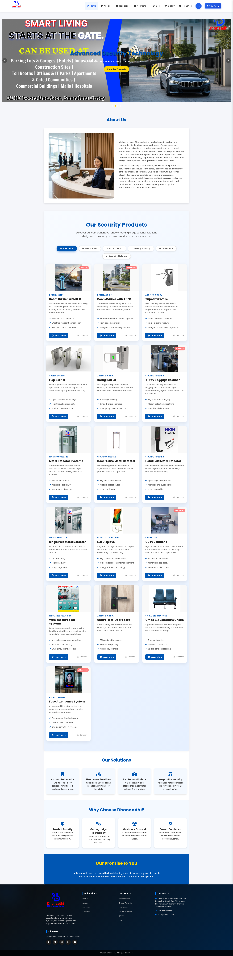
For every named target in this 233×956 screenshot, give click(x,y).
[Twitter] (55, 942)
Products (123, 6)
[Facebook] (48, 942)
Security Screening (142, 248)
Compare (84, 335)
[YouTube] (74, 942)
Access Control (115, 248)
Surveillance (167, 248)
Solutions (141, 6)
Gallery (171, 6)
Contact (86, 911)
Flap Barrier (123, 907)
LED (120, 920)
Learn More (116, 69)
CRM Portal (214, 6)
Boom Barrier (124, 898)
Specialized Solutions (118, 256)
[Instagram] (61, 942)
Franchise (187, 6)
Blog (158, 6)
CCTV (121, 916)
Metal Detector (125, 911)
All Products (68, 248)
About (107, 6)
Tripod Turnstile (125, 903)
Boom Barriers (91, 248)
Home (93, 6)
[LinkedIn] (68, 942)
